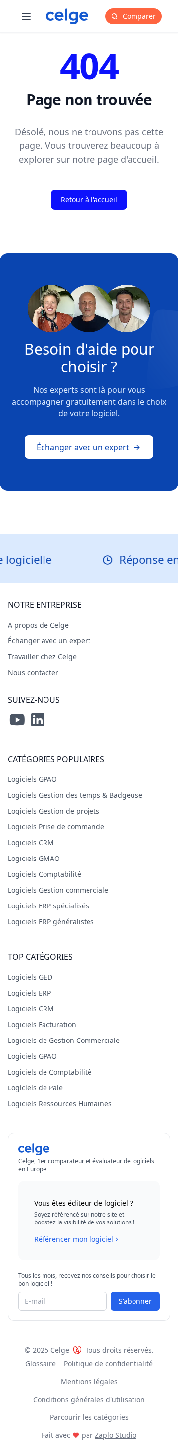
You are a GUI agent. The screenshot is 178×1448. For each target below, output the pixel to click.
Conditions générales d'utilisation (89, 1399)
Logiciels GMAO (34, 858)
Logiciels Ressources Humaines (60, 1103)
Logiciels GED (30, 977)
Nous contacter (33, 672)
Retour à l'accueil (89, 199)
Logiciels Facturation (42, 1024)
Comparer (138, 16)
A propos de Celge (38, 625)
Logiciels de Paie (35, 1087)
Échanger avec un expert (83, 447)
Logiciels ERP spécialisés (48, 905)
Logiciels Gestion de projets (53, 810)
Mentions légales (89, 1381)
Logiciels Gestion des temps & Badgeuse (75, 795)
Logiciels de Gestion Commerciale (64, 1040)
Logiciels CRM (31, 842)
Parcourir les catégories (89, 1417)
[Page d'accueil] (67, 16)
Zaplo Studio (115, 1435)
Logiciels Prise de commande (56, 826)
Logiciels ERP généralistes (51, 921)
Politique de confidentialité (108, 1363)
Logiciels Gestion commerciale (58, 890)
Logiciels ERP (29, 992)
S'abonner (135, 1301)
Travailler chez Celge (42, 656)
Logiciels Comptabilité (44, 874)
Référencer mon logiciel (73, 1239)
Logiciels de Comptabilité (49, 1072)
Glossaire (40, 1363)
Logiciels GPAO (32, 779)
